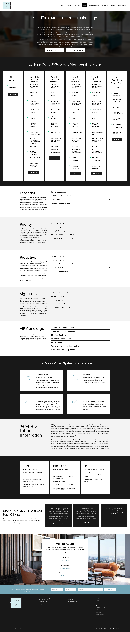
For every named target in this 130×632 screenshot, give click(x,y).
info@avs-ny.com (65, 568)
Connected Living (100, 607)
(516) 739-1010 (65, 560)
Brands (98, 612)
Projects (68, 5)
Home (61, 5)
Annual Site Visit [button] (57, 267)
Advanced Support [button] (58, 199)
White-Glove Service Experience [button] (63, 350)
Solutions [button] (105, 5)
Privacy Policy (116, 628)
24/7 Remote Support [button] (59, 192)
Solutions (98, 610)
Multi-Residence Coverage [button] (61, 342)
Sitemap (110, 628)
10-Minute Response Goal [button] (60, 293)
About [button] (84, 5)
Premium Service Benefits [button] (60, 308)
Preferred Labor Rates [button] (59, 271)
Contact (77, 5)
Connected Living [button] (94, 5)
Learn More (13, 94)
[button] (65, 622)
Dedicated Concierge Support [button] (62, 328)
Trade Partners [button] (122, 5)
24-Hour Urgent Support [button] (60, 297)
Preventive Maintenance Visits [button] (62, 264)
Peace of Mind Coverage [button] (60, 203)
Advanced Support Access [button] (61, 339)
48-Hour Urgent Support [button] (60, 256)
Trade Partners (100, 614)
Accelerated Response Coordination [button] (65, 346)
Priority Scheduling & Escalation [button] (63, 331)
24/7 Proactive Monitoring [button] (60, 335)
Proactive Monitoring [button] (59, 260)
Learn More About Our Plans (54, 50)
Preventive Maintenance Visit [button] (62, 238)
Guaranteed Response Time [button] (61, 196)
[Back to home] (7, 5)
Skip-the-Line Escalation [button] (60, 300)
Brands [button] (113, 5)
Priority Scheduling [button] (58, 231)
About (97, 605)
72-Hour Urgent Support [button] (60, 223)
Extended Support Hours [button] (60, 227)
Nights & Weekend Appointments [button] (63, 234)
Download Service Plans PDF (75, 50)
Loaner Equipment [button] (58, 304)
